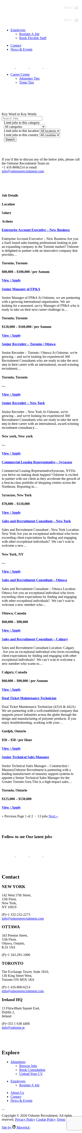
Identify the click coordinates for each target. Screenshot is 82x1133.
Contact (15, 45)
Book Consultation (32, 1070)
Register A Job (29, 34)
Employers (17, 30)
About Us (17, 1093)
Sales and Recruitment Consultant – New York (36, 521)
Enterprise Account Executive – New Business (36, 230)
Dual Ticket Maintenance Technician (29, 698)
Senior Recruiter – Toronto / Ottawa (29, 344)
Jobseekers (17, 1062)
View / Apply (11, 280)
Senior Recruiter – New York (23, 403)
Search (10, 139)
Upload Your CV (31, 1074)
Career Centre (20, 74)
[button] (68, 8)
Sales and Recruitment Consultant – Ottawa (34, 580)
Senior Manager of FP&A (21, 289)
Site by (16, 1127)
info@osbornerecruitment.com (23, 171)
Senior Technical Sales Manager (25, 757)
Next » (53, 816)
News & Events (21, 49)
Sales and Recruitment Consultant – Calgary (35, 639)
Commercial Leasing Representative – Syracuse (37, 462)
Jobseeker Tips (29, 78)
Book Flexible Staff (32, 38)
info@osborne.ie (13, 1027)
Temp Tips (26, 82)
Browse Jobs (28, 1066)
